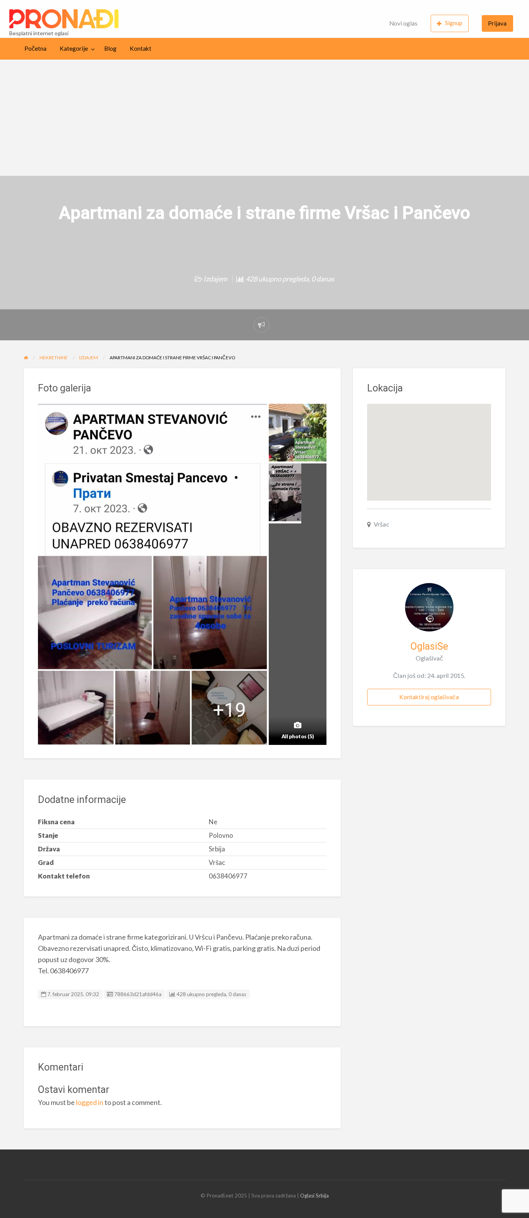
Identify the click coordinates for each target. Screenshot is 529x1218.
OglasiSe (429, 646)
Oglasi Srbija (314, 1195)
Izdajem (215, 278)
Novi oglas (403, 23)
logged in (89, 1102)
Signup (453, 22)
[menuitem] (403, 23)
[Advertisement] (264, 117)
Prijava (497, 23)
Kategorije (74, 48)
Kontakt (140, 48)
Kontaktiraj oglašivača (429, 696)
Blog (110, 48)
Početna (35, 48)
